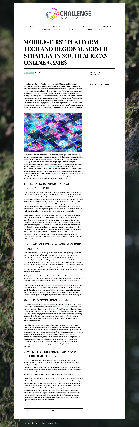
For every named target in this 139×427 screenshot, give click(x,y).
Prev (28, 411)
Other (38, 72)
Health (93, 26)
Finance (69, 26)
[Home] (69, 14)
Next (79, 411)
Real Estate (46, 29)
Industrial (87, 29)
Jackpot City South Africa (48, 166)
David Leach (96, 72)
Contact (72, 29)
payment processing (64, 285)
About (42, 26)
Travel (81, 26)
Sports (60, 29)
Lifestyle (56, 26)
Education (107, 26)
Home (32, 26)
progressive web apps (62, 307)
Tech (100, 29)
